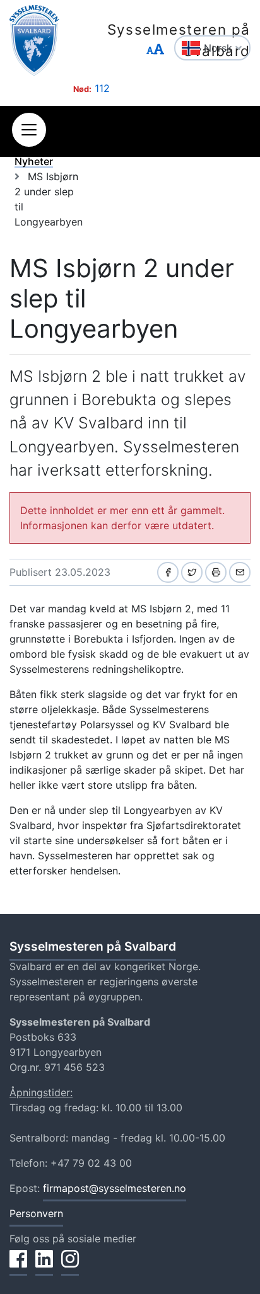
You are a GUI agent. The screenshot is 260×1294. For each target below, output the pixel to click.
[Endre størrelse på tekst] (155, 49)
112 (102, 88)
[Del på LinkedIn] (44, 1266)
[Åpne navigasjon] (29, 130)
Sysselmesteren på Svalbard (179, 40)
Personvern (36, 1213)
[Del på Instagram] (70, 1266)
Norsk (219, 48)
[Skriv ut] (216, 572)
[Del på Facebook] (168, 572)
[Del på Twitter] (192, 572)
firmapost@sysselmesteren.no (114, 1188)
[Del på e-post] (240, 572)
